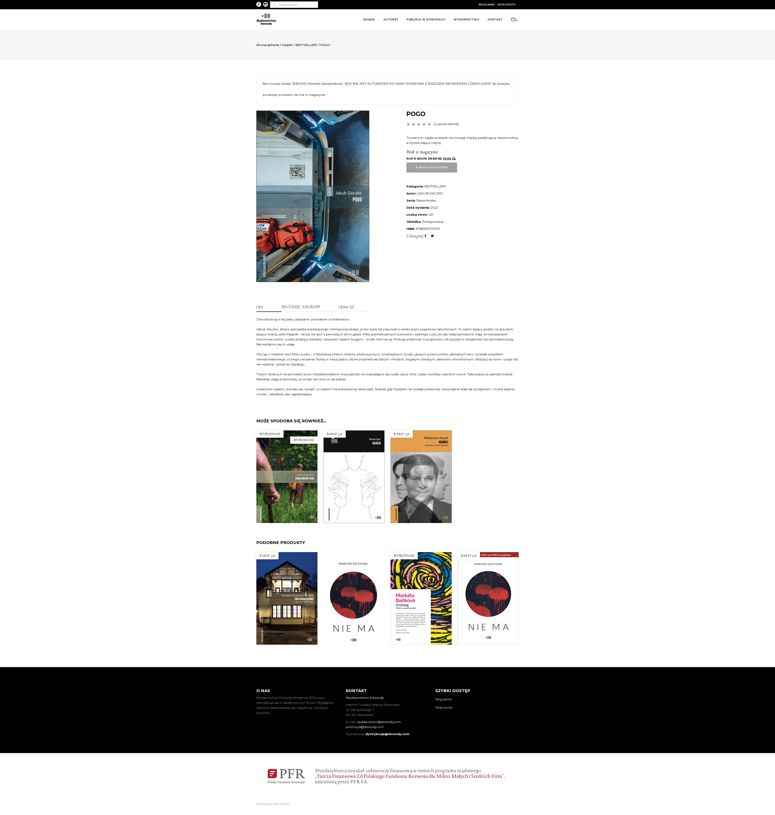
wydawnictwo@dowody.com (379, 722)
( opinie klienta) (446, 124)
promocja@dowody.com (365, 727)
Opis (259, 306)
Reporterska (426, 200)
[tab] (269, 307)
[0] (513, 19)
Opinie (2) (346, 306)
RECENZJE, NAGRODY (301, 306)
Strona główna (267, 45)
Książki (287, 45)
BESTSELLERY (306, 45)
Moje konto (506, 4)
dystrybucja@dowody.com (387, 734)
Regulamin (486, 4)
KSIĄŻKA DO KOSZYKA (354, 492)
